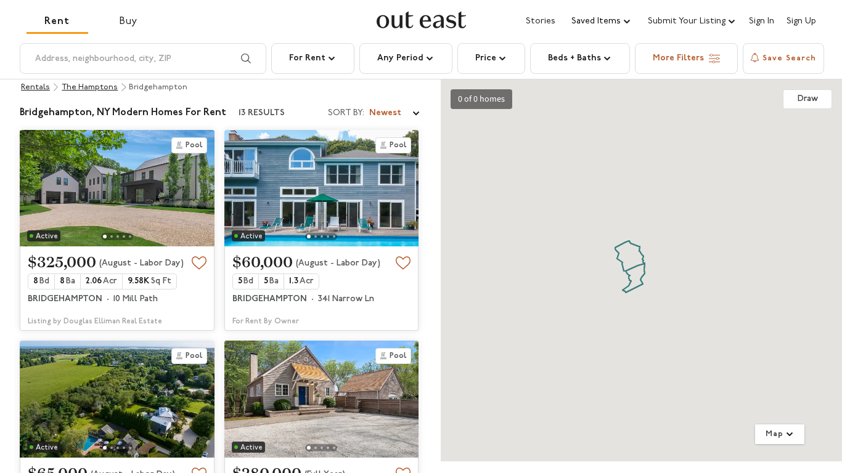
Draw (808, 98)
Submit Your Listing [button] (687, 21)
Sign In (761, 21)
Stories (540, 21)
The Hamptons (90, 87)
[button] (602, 21)
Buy (128, 21)
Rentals (35, 87)
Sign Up (801, 21)
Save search (789, 58)
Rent (57, 21)
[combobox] (374, 113)
